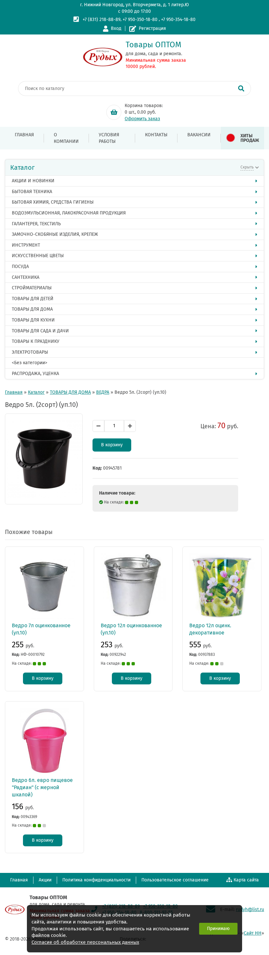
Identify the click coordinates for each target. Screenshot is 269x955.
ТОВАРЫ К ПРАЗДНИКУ (35, 341)
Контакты (156, 135)
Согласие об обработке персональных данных (85, 942)
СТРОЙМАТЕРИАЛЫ (32, 288)
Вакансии (199, 135)
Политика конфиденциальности (96, 880)
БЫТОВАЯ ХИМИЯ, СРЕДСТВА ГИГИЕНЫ (52, 202)
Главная (24, 135)
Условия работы (109, 138)
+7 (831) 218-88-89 (101, 19)
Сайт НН (252, 933)
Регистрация (152, 28)
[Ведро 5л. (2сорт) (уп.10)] (44, 458)
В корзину (112, 445)
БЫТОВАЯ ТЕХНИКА (32, 191)
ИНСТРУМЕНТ (26, 245)
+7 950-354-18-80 (178, 19)
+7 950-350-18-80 (140, 19)
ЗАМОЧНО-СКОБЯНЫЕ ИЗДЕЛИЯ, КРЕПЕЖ (55, 234)
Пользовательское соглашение (175, 880)
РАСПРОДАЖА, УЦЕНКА (35, 373)
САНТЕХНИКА (25, 277)
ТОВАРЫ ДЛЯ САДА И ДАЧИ (40, 331)
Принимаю (218, 928)
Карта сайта (246, 880)
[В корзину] (113, 112)
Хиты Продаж (249, 138)
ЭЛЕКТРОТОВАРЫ (30, 352)
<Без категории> (29, 363)
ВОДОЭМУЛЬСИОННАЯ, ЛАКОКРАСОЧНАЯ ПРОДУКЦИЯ (69, 213)
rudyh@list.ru (250, 909)
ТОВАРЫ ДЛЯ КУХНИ (33, 320)
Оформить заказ (142, 119)
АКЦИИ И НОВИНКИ (33, 181)
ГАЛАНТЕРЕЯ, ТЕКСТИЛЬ (36, 224)
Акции (45, 880)
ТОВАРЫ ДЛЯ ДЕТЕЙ (32, 298)
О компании (66, 138)
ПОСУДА (20, 266)
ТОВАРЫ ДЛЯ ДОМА (32, 309)
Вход (116, 28)
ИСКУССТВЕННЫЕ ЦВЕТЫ (38, 255)
